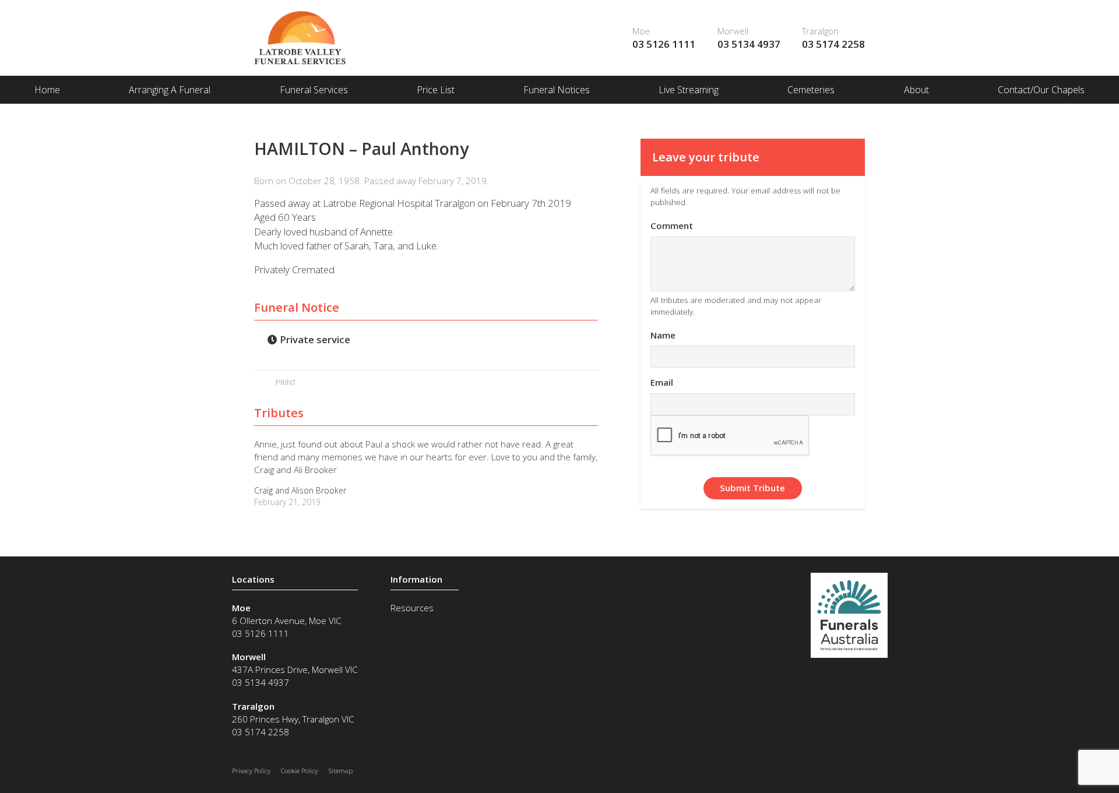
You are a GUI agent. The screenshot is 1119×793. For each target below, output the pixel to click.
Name (662, 335)
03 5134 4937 (748, 44)
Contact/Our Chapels (1041, 89)
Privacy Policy (251, 770)
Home (47, 89)
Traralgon (820, 31)
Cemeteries (811, 89)
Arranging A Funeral (169, 89)
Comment (671, 225)
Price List (436, 89)
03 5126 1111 (663, 44)
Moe (641, 31)
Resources (412, 608)
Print (284, 382)
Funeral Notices (556, 89)
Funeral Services (314, 89)
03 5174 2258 (833, 44)
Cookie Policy (299, 770)
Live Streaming (689, 89)
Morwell (732, 31)
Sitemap (341, 770)
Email (661, 382)
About (916, 89)
